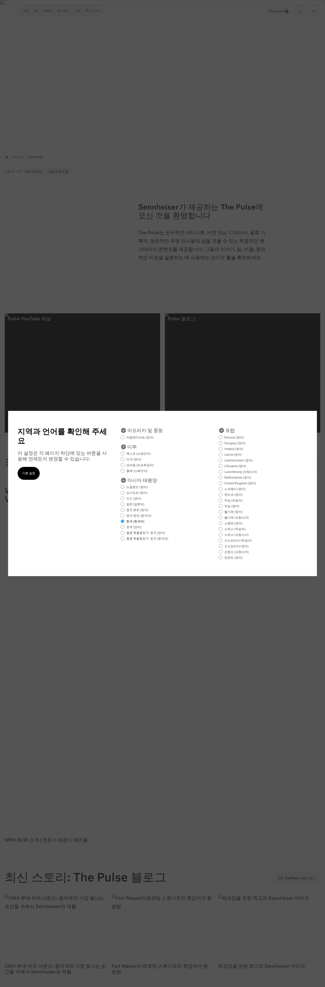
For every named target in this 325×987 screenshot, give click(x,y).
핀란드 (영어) (233, 557)
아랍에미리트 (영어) (140, 437)
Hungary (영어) (235, 443)
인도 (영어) (133, 498)
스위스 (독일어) (235, 529)
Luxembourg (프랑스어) (240, 472)
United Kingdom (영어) (240, 483)
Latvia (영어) (233, 454)
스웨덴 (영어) (233, 523)
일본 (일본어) (135, 504)
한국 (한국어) (135, 521)
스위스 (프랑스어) (236, 535)
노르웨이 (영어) (235, 489)
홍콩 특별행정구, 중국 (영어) (145, 533)
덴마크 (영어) (233, 494)
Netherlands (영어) (237, 477)
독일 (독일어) (233, 500)
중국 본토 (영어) (137, 510)
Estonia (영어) (234, 437)
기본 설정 (28, 473)
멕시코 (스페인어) (138, 453)
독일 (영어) (231, 506)
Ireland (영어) (233, 449)
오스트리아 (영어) (236, 546)
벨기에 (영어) (233, 512)
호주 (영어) (133, 527)
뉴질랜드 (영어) (137, 487)
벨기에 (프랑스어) (236, 517)
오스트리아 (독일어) (238, 540)
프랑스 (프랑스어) (236, 552)
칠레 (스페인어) (137, 471)
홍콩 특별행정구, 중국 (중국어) (147, 538)
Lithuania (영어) (235, 466)
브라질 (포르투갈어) (140, 465)
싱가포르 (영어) (137, 493)
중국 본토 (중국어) (138, 515)
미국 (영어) (133, 459)
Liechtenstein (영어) (238, 460)
